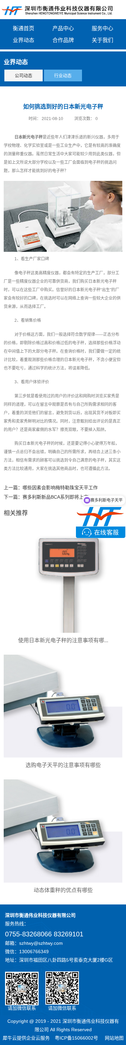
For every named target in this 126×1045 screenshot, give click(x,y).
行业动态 (63, 75)
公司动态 (23, 75)
